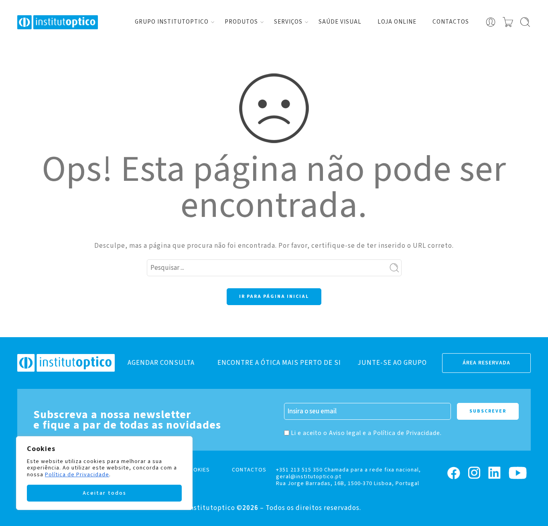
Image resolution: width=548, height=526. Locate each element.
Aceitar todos (104, 493)
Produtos (241, 22)
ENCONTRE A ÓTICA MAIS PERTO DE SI (279, 363)
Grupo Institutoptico (172, 22)
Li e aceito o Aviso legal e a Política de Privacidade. (366, 433)
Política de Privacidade (77, 475)
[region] (104, 473)
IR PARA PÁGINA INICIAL (274, 296)
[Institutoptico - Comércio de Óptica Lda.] (57, 22)
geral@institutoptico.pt (308, 477)
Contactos (450, 22)
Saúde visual (340, 22)
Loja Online (397, 22)
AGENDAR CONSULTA (161, 363)
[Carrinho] (507, 22)
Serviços (288, 22)
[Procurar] (525, 22)
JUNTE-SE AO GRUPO (392, 363)
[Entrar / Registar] (490, 22)
